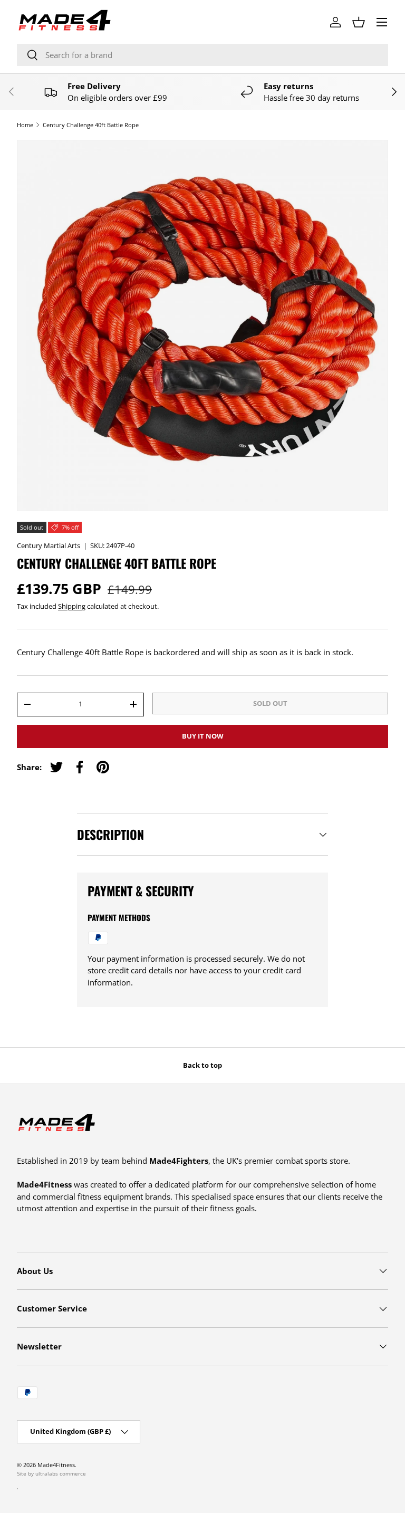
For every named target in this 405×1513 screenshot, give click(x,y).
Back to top (202, 1065)
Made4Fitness (56, 1465)
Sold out (270, 703)
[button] (358, 22)
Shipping (71, 606)
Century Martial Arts (48, 545)
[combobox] (202, 55)
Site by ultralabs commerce (51, 1473)
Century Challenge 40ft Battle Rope (91, 125)
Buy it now (203, 736)
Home (25, 125)
